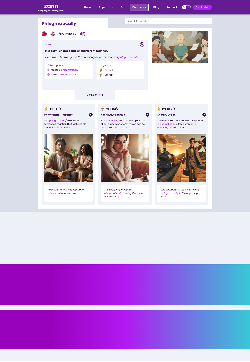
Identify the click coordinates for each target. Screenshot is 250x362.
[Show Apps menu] (112, 7)
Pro (123, 7)
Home (87, 7)
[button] (82, 34)
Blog (156, 7)
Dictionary (139, 7)
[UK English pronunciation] (52, 33)
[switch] (186, 7)
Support (171, 7)
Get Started (202, 7)
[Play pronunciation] (142, 44)
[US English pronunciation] (44, 33)
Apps (102, 7)
